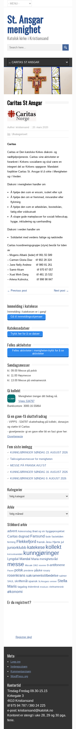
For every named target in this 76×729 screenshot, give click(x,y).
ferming (11, 542)
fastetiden (57, 536)
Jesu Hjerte (53, 542)
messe (15, 564)
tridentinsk (33, 586)
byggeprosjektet (55, 531)
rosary (46, 570)
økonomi (14, 591)
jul (62, 542)
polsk (18, 570)
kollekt (53, 547)
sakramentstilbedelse (42, 575)
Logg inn (15, 661)
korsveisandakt (14, 554)
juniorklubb (16, 547)
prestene (28, 570)
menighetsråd (49, 559)
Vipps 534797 (26, 401)
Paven (10, 570)
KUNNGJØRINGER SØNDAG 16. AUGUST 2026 (39, 471)
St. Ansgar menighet (25, 24)
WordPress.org (19, 676)
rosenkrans (16, 575)
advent (12, 531)
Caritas (12, 536)
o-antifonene (56, 565)
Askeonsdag (25, 531)
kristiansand (22, 127)
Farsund (37, 536)
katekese (36, 547)
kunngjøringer (41, 552)
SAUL (10, 581)
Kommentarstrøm (21, 671)
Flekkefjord (26, 541)
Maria (35, 559)
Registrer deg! (24, 637)
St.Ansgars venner (47, 581)
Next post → (61, 290)
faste (48, 536)
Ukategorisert (19, 134)
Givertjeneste (15, 436)
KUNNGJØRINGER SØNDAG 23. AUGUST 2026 (39, 452)
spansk (32, 581)
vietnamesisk (56, 586)
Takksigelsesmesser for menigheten (31, 458)
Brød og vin (38, 531)
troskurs (44, 587)
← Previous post (17, 290)
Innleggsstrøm (19, 666)
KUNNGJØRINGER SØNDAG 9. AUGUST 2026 (38, 478)
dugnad (23, 536)
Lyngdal (13, 559)
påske (38, 570)
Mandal (24, 559)
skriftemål (21, 581)
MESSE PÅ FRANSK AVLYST (28, 465)
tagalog (22, 586)
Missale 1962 (31, 565)
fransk (41, 542)
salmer (63, 575)
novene (42, 565)
